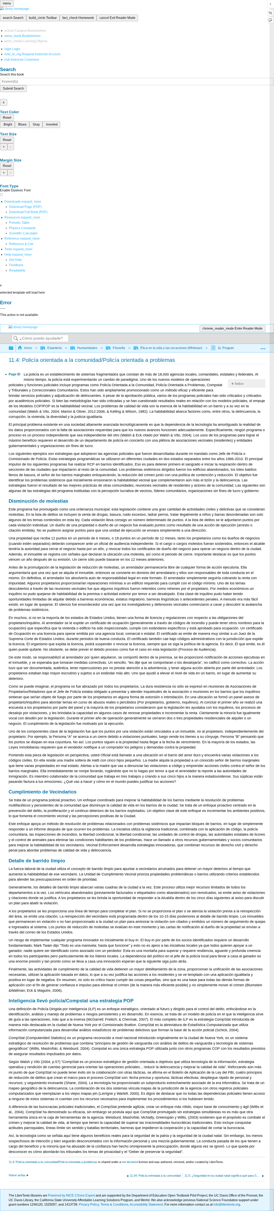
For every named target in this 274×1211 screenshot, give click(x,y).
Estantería (55, 348)
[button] (16, 265)
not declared (130, 1162)
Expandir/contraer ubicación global (263, 347)
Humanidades (87, 348)
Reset (7, 117)
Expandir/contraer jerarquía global (13, 348)
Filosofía (119, 348)
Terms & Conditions (114, 1204)
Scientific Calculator (23, 233)
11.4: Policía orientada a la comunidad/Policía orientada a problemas (53, 1162)
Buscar (16, 338)
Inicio (28, 348)
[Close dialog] (3, 308)
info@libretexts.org (226, 1204)
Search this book (12, 74)
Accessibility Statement (146, 1204)
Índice (239, 383)
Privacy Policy (89, 1204)
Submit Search (13, 88)
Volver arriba (17, 1175)
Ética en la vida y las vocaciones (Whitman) (171, 348)
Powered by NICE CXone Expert (71, 1195)
